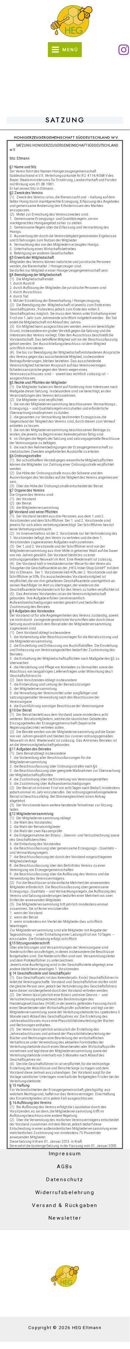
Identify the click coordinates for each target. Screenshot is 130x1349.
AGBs (65, 1167)
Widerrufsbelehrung (64, 1192)
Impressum (65, 1154)
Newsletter (64, 1218)
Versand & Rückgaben (65, 1205)
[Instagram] (124, 50)
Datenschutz (64, 1179)
